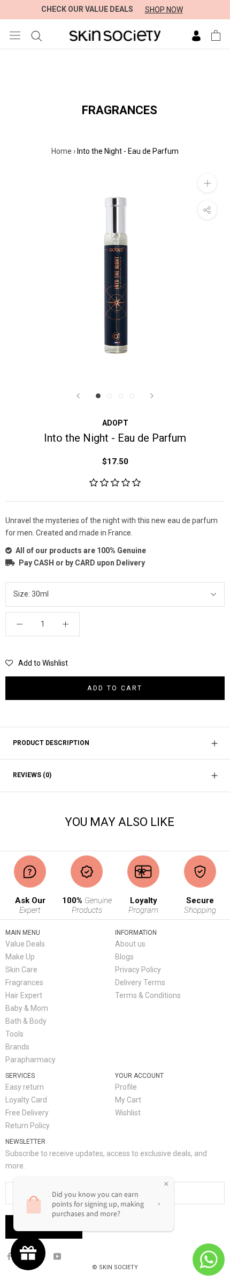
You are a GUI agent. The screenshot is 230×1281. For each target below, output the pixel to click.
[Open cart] (215, 35)
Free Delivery (27, 1112)
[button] (115, 483)
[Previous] (78, 395)
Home (61, 151)
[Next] (152, 395)
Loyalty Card (26, 1100)
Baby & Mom (26, 1008)
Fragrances (24, 982)
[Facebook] (9, 1256)
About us (130, 944)
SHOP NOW (164, 9)
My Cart (128, 1100)
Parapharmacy (30, 1059)
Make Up (20, 956)
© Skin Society (115, 1267)
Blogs (124, 956)
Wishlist (128, 1112)
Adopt (115, 423)
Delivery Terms (140, 982)
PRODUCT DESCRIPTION (51, 743)
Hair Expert (23, 995)
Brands (17, 1046)
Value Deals (25, 944)
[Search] (36, 35)
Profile (126, 1087)
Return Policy (27, 1125)
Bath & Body (26, 1021)
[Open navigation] (15, 35)
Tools (14, 1034)
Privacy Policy (138, 969)
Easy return (24, 1087)
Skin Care (21, 969)
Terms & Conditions (148, 995)
